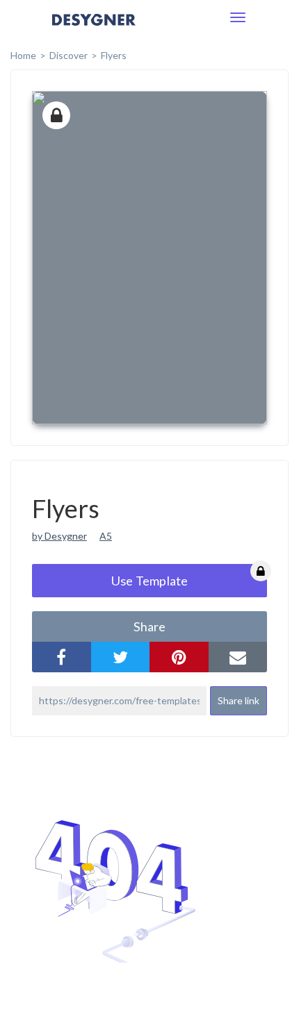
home (23, 55)
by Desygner (59, 536)
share (149, 626)
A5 (105, 536)
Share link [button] (238, 700)
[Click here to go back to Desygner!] (94, 29)
